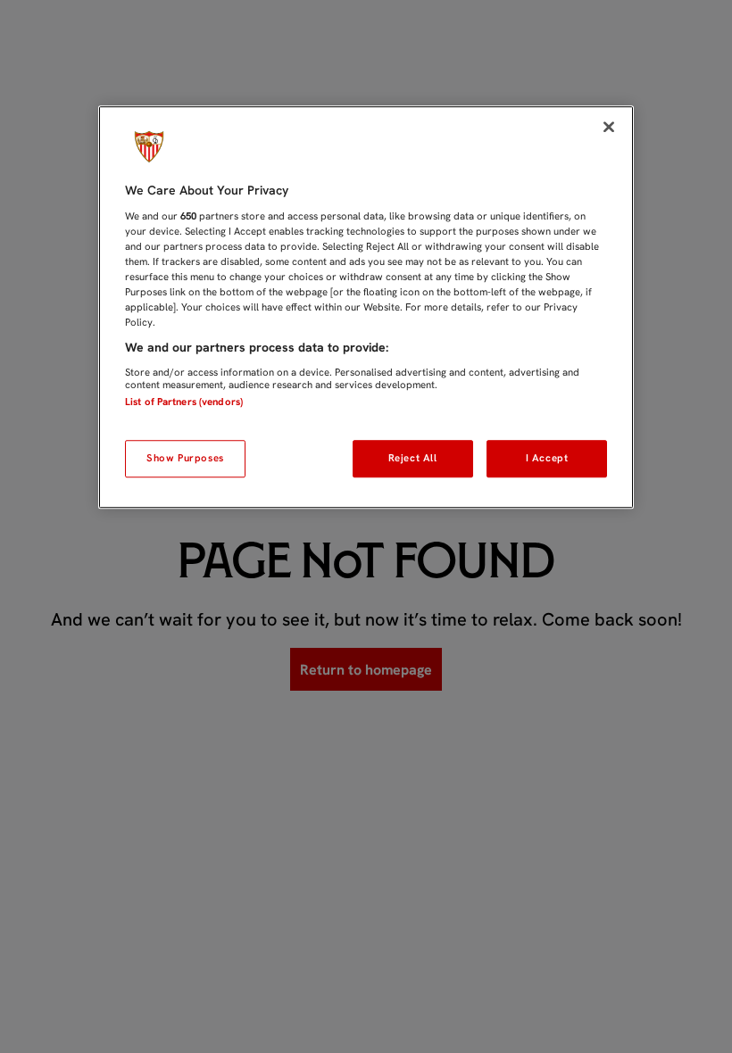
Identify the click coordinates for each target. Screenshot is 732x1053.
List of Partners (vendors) (184, 401)
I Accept (547, 458)
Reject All (412, 458)
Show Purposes (184, 458)
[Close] (608, 126)
